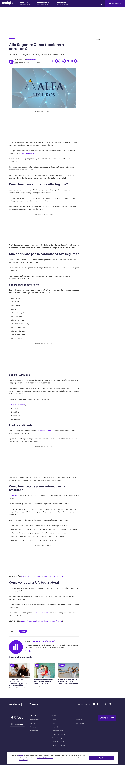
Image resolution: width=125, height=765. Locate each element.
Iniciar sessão (116, 3)
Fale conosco (80, 723)
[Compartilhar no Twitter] (63, 61)
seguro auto (15, 495)
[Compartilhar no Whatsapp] (53, 61)
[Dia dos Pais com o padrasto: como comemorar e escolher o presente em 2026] (19, 670)
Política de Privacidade (45, 758)
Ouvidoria (79, 719)
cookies (21, 756)
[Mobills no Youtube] (94, 704)
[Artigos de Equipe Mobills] (30, 651)
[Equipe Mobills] (11, 62)
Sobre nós (55, 727)
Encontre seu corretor (40, 613)
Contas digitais (33, 730)
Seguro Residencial (18, 405)
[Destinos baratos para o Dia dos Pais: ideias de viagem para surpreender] (68, 670)
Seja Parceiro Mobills (58, 741)
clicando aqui (23, 760)
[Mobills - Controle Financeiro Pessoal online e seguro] (7, 3)
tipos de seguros (28, 153)
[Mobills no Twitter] (110, 704)
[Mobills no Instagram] (106, 704)
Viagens (62, 665)
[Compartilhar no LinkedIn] (67, 61)
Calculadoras (33, 727)
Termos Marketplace (58, 738)
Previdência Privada (44, 431)
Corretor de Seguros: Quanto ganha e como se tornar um (42, 576)
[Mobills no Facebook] (102, 704)
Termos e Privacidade (58, 734)
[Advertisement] (62, 23)
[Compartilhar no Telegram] (72, 61)
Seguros (12, 38)
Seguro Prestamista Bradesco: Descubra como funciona (41, 621)
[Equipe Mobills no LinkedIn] (26, 651)
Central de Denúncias (58, 745)
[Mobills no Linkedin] (98, 704)
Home (54, 719)
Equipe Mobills (31, 59)
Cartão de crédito (34, 719)
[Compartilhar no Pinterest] (77, 61)
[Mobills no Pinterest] (114, 704)
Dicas (12, 665)
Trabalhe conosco (57, 730)
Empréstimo (32, 723)
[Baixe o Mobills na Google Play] (17, 724)
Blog (53, 723)
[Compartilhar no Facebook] (58, 61)
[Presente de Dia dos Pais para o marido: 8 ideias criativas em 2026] (44, 670)
